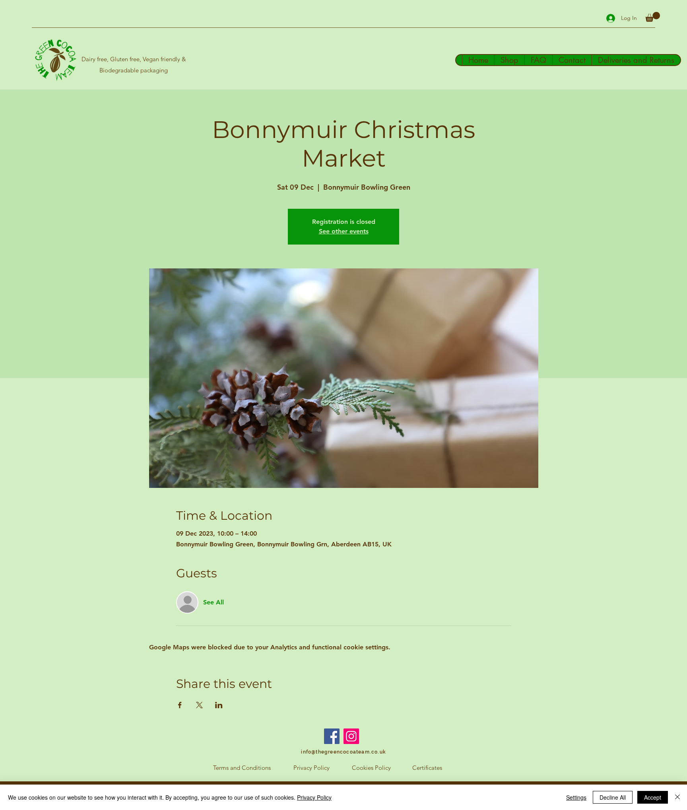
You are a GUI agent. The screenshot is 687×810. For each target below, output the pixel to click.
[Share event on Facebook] (180, 705)
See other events (344, 231)
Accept (652, 797)
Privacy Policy (314, 797)
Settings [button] (576, 797)
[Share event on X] (199, 705)
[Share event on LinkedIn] (219, 705)
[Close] (677, 797)
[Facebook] (332, 736)
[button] (652, 17)
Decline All (613, 797)
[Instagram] (351, 736)
